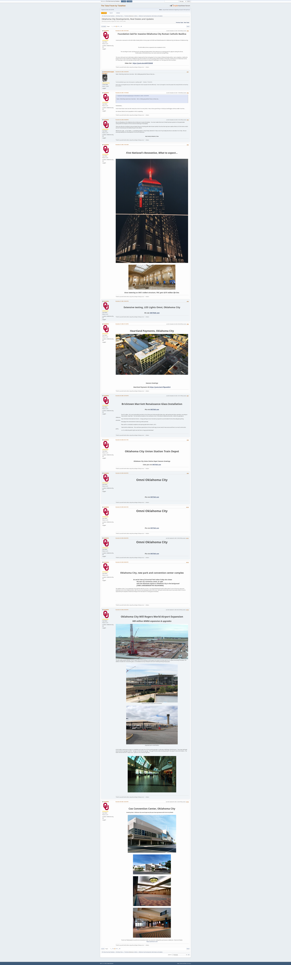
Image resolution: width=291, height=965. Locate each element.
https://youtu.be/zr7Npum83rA (160, 387)
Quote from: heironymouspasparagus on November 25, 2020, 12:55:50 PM (133, 95)
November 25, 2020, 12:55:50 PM (122, 71)
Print (188, 26)
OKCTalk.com (155, 313)
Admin (135, 16)
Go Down (103, 26)
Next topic (186, 22)
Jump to (169, 954)
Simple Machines (110, 963)
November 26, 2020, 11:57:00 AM (122, 92)
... (113, 26)
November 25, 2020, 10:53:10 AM (122, 30)
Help (178, 963)
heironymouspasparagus (108, 72)
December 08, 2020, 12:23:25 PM (122, 801)
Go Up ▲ (189, 963)
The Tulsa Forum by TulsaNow (113, 6)
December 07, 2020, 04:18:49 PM (122, 609)
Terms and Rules (183, 963)
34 (121, 26)
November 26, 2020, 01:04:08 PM (122, 119)
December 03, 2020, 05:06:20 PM (122, 538)
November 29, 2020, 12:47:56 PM (122, 395)
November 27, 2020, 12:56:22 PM (122, 301)
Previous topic (179, 22)
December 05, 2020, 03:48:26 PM (122, 562)
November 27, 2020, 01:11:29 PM (122, 323)
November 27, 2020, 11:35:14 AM (122, 144)
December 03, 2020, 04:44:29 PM (122, 473)
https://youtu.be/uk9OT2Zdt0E (143, 63)
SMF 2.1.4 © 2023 (103, 963)
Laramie (106, 30)
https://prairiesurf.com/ (152, 941)
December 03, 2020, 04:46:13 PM (122, 507)
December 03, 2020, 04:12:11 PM (122, 439)
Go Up (102, 948)
